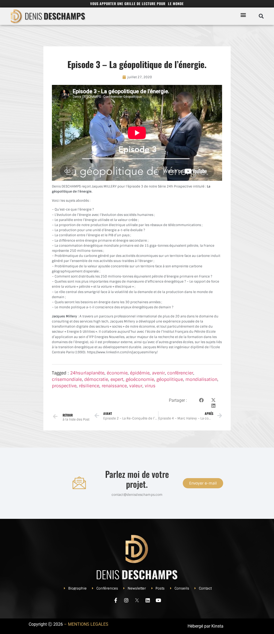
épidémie (140, 373)
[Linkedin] (148, 600)
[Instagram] (126, 600)
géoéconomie (140, 379)
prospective (64, 386)
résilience (89, 386)
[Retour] (55, 416)
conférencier (180, 373)
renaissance (114, 386)
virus (150, 386)
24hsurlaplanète (87, 373)
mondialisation (201, 379)
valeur (135, 386)
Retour (68, 415)
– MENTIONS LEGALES (86, 624)
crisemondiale (67, 379)
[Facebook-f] (115, 600)
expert (117, 379)
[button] (243, 14)
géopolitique (170, 379)
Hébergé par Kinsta (205, 626)
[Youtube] (158, 600)
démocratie (96, 379)
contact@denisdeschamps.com (137, 495)
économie (117, 373)
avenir (158, 373)
